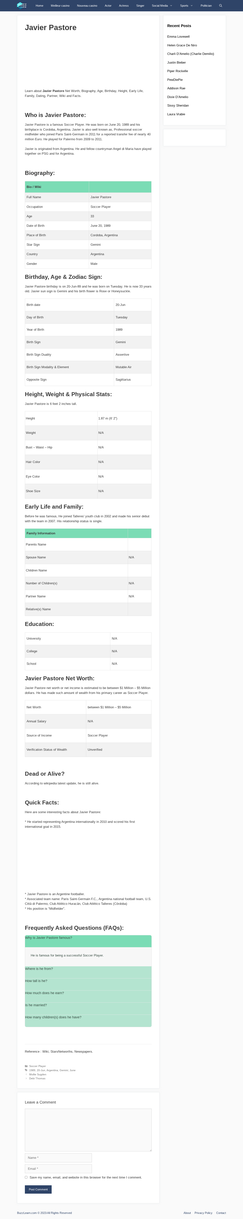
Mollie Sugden (37, 1074)
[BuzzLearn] (23, 5)
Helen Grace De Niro (182, 45)
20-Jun (41, 1070)
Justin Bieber (176, 62)
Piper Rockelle (177, 71)
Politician (206, 5)
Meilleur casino (60, 5)
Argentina (52, 1070)
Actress (124, 5)
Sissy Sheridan (178, 105)
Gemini (64, 1070)
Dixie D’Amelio (177, 97)
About (187, 1212)
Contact (221, 1212)
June (73, 1070)
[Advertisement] (88, 62)
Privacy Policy (203, 1212)
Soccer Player (37, 1066)
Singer (140, 5)
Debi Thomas (37, 1078)
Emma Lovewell (178, 36)
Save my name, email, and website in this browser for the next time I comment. (86, 1177)
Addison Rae (176, 88)
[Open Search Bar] (220, 5)
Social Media (160, 5)
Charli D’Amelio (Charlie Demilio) (190, 54)
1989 (32, 1070)
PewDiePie (175, 80)
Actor (108, 5)
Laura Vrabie (176, 114)
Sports (184, 5)
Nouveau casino (87, 5)
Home (39, 5)
